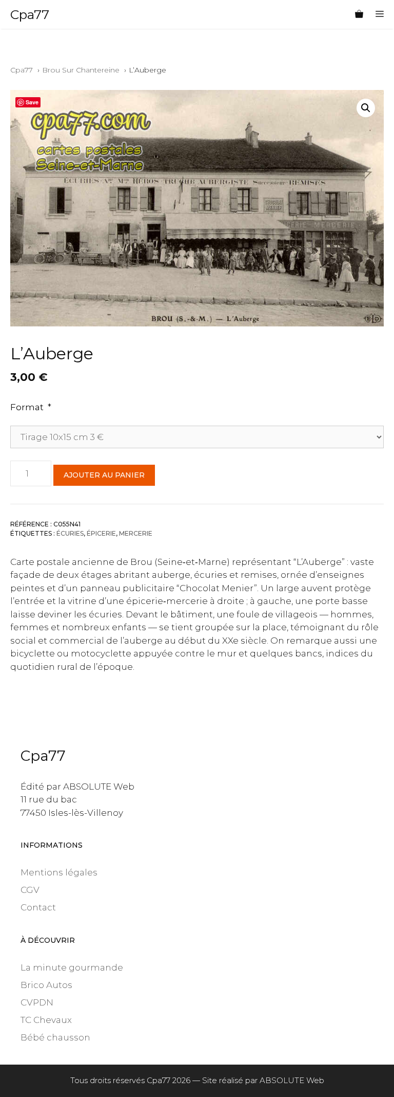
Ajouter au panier (104, 475)
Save (32, 102)
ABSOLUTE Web (292, 1080)
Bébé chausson (55, 1037)
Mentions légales (59, 872)
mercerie (135, 533)
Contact (38, 907)
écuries (70, 533)
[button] (366, 108)
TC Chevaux (46, 1020)
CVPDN (37, 1002)
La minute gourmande (72, 967)
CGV (30, 890)
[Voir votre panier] (359, 14)
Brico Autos (46, 985)
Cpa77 (29, 14)
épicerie (101, 533)
